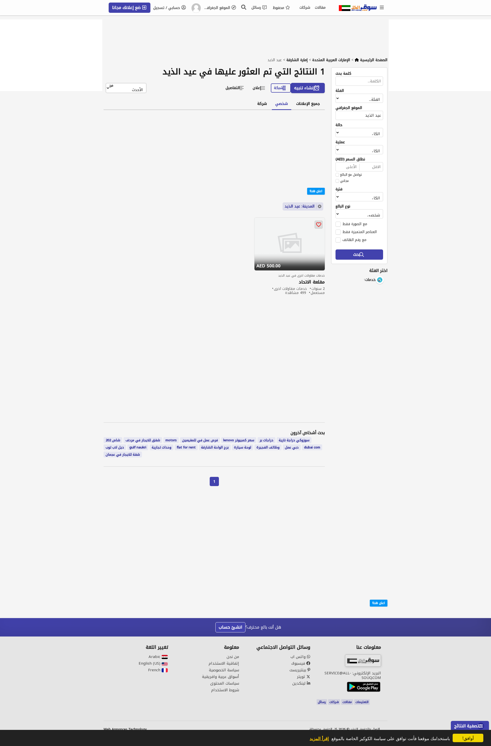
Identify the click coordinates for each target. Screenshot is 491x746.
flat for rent (186, 447)
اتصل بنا (373, 729)
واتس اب (299, 656)
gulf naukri (137, 447)
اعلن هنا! (378, 603)
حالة (339, 125)
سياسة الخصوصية (224, 670)
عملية (340, 142)
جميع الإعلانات (308, 103)
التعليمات (362, 702)
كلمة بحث (343, 74)
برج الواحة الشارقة (215, 447)
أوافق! (468, 738)
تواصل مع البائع (351, 175)
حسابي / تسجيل (167, 7)
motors (171, 440)
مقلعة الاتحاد (312, 282)
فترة (339, 189)
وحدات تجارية (161, 447)
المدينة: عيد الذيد (300, 206)
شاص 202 (113, 440)
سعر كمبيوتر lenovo (238, 440)
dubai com (312, 447)
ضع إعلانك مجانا (127, 8)
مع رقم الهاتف (354, 239)
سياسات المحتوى (224, 683)
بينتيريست (298, 670)
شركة (262, 103)
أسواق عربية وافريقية (220, 676)
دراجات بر (266, 440)
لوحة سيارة (242, 447)
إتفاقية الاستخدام (224, 663)
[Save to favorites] (319, 225)
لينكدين (299, 683)
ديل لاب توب (115, 447)
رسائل (256, 7)
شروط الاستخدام (225, 690)
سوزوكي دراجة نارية (294, 440)
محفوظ (279, 7)
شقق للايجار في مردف (143, 440)
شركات (304, 7)
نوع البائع (343, 206)
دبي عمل (292, 447)
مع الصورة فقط (354, 224)
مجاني (344, 181)
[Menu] (382, 8)
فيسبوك (298, 663)
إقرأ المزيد (319, 738)
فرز (111, 86)
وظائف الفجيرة (268, 447)
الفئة (340, 91)
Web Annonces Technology (125, 729)
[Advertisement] (355, 366)
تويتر (301, 676)
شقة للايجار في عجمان (123, 454)
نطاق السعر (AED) (350, 159)
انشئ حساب (230, 627)
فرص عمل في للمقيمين (200, 440)
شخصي (281, 103)
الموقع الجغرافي (217, 7)
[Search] (244, 7)
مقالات (320, 7)
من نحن (233, 656)
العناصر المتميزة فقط (359, 231)
